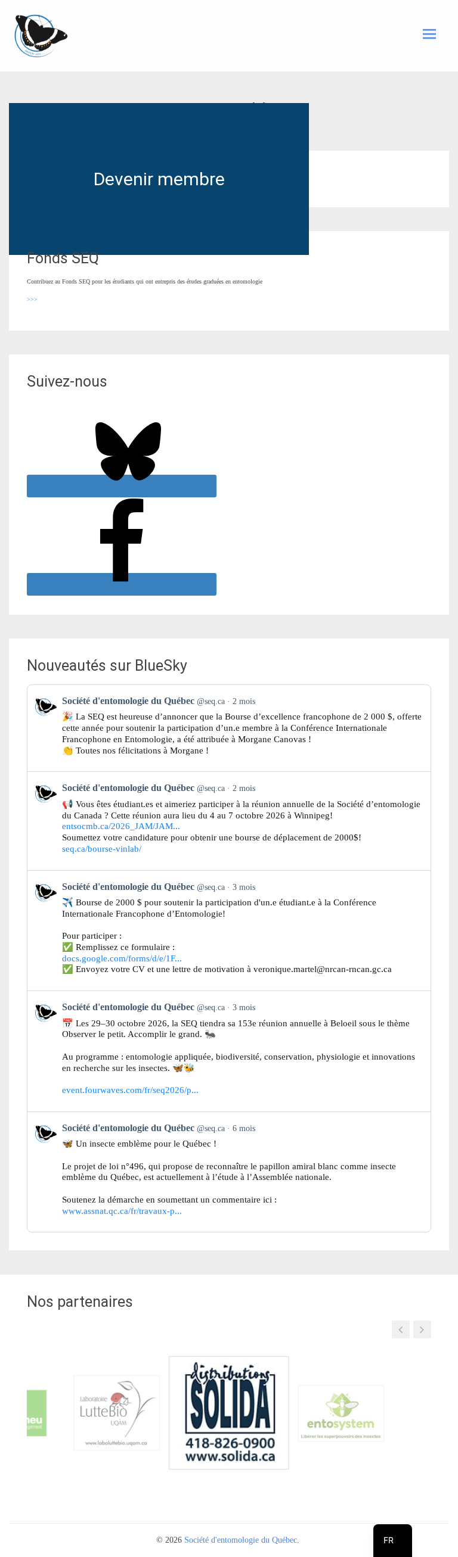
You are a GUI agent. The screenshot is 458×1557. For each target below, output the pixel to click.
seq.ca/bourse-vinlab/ (101, 849)
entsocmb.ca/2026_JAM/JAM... (121, 826)
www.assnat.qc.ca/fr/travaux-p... (122, 1211)
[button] (401, 1329)
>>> (32, 299)
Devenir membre (159, 179)
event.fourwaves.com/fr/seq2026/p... (130, 1090)
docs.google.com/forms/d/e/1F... (122, 958)
